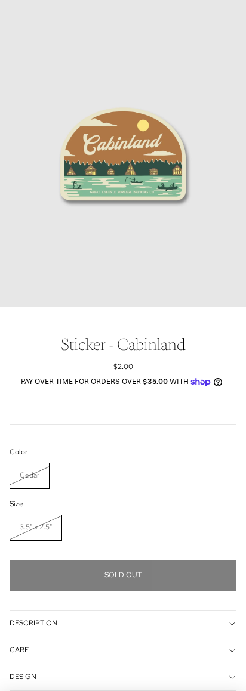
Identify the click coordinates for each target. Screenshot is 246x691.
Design (23, 676)
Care (19, 650)
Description (33, 623)
